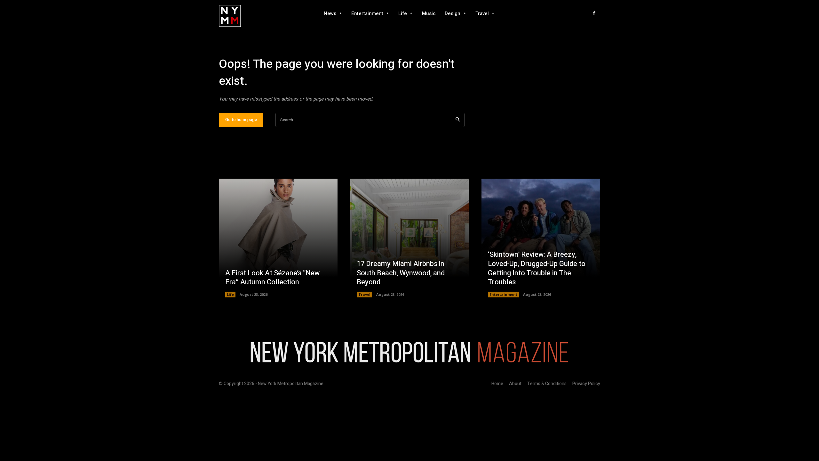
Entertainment (503, 294)
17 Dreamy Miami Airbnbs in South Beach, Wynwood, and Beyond (401, 273)
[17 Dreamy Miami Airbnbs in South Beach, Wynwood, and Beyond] (409, 238)
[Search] (458, 120)
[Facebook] (594, 13)
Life (230, 294)
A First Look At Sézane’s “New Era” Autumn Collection (272, 277)
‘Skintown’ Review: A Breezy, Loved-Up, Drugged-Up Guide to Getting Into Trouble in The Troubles (536, 268)
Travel (364, 294)
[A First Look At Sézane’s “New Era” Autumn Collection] (278, 238)
